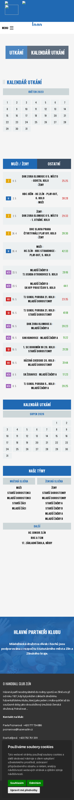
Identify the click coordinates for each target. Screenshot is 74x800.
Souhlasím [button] (17, 782)
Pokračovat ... (21, 708)
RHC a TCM (37, 538)
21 (65, 115)
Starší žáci (19, 503)
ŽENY (54, 488)
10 (26, 109)
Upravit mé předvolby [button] (23, 790)
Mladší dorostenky (54, 498)
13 (55, 109)
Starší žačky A (54, 503)
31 (26, 128)
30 (17, 128)
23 (17, 122)
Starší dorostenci (19, 493)
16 (17, 115)
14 (65, 109)
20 (55, 115)
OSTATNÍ (54, 163)
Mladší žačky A (54, 513)
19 (46, 115)
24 (26, 122)
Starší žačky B (54, 508)
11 (36, 109)
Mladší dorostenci (19, 498)
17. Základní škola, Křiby (37, 543)
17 (26, 115)
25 (36, 122)
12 (46, 109)
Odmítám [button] (35, 782)
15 (7, 115)
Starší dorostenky (54, 493)
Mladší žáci (19, 508)
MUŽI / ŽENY (20, 163)
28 (65, 122)
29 (7, 128)
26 (45, 122)
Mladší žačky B (54, 519)
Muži (19, 488)
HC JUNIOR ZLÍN (37, 533)
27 (55, 122)
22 (7, 122)
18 (36, 115)
